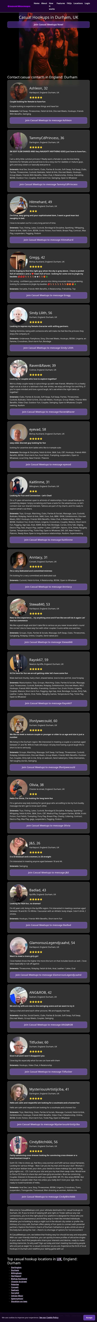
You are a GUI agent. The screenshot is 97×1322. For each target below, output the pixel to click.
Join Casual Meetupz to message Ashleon (48, 120)
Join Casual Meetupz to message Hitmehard (48, 239)
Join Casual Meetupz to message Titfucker (48, 1071)
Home (36, 3)
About (44, 3)
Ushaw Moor (17, 1295)
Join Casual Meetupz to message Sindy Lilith (48, 347)
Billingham (16, 1273)
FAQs (69, 3)
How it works (52, 6)
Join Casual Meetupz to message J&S (48, 872)
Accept (89, 1317)
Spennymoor (17, 1298)
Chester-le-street (19, 1281)
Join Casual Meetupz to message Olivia (48, 825)
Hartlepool (16, 1276)
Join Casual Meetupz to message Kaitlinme (48, 539)
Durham (15, 1270)
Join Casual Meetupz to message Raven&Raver (48, 411)
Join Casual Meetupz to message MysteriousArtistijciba (48, 1124)
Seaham (15, 1290)
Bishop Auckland (19, 1278)
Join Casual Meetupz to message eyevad (48, 464)
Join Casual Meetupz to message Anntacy (48, 586)
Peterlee (15, 1284)
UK (59, 1259)
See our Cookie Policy (48, 1317)
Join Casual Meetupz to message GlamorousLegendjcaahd (48, 974)
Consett (14, 1287)
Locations (78, 3)
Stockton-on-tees (19, 1301)
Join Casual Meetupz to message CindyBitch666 (48, 1196)
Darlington (16, 1267)
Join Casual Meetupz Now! (48, 24)
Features (61, 3)
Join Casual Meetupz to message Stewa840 (49, 642)
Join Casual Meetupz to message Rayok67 (48, 703)
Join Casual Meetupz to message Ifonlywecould (48, 767)
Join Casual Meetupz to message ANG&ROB (48, 1024)
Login (87, 3)
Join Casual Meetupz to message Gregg (48, 295)
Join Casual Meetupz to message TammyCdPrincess (48, 184)
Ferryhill (15, 1293)
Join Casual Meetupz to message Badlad (48, 925)
